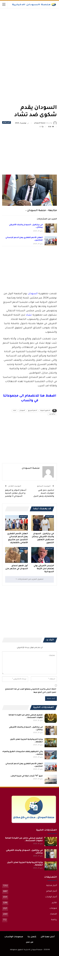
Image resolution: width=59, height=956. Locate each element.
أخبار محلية (51, 886)
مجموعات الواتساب (13, 937)
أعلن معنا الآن (48, 937)
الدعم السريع (32, 410)
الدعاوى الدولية (45, 410)
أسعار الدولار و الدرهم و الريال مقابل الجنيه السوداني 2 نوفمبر (15, 493)
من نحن (29, 942)
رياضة (54, 920)
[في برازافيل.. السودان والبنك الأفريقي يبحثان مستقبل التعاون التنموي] (51, 228)
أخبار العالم (6, 122)
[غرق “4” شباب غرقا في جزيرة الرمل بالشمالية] (51, 779)
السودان (33, 293)
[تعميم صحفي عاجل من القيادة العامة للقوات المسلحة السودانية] (51, 718)
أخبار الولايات (51, 897)
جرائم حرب (52, 414)
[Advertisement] (35, 29)
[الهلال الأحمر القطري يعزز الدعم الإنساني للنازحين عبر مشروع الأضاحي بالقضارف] (51, 240)
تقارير (54, 903)
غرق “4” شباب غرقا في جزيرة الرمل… (26, 776)
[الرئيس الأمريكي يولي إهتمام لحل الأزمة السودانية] (42, 555)
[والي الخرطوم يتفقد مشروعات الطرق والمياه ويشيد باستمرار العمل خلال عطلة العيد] (51, 755)
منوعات (53, 908)
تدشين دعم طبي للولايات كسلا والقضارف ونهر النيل (43, 493)
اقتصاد (53, 914)
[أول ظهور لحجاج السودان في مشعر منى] (16, 555)
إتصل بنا (32, 937)
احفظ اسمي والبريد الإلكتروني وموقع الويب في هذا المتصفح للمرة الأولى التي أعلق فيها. (30, 690)
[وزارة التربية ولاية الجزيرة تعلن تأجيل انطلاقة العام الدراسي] (51, 742)
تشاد (29, 315)
